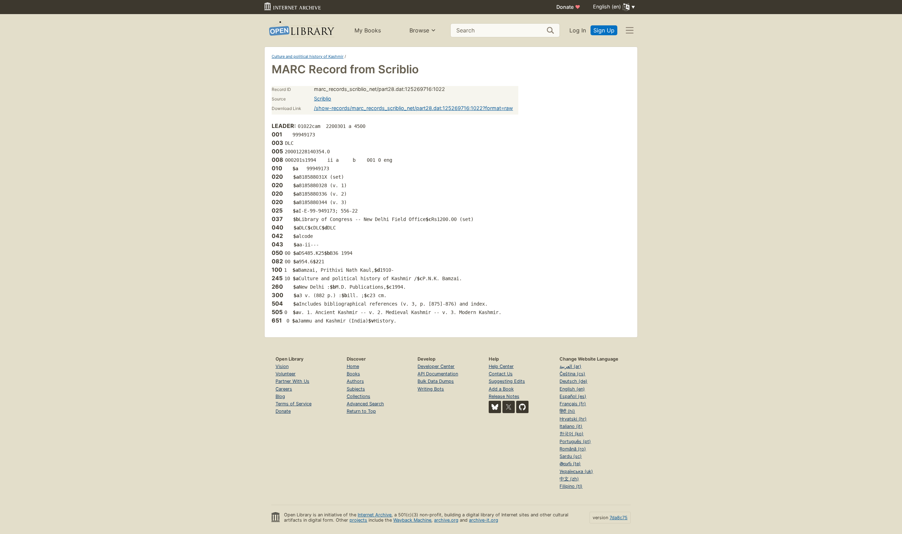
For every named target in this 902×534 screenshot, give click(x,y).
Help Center (501, 366)
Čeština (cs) (572, 373)
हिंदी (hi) (567, 411)
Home (353, 366)
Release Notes (504, 396)
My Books (367, 30)
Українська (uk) (576, 471)
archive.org (446, 520)
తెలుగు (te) (570, 463)
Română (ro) (573, 449)
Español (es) (573, 396)
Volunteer (286, 373)
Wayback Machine (412, 520)
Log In (577, 30)
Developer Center (436, 366)
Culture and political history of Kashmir (308, 56)
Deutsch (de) (573, 381)
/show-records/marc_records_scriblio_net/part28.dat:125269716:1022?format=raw (413, 108)
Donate (568, 7)
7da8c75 (619, 517)
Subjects (356, 389)
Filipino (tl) (571, 486)
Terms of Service (293, 403)
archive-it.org (483, 520)
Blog (280, 396)
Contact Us (501, 373)
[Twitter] (508, 407)
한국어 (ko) (571, 433)
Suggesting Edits (507, 381)
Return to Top (361, 411)
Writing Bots (431, 389)
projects (358, 520)
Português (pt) (575, 441)
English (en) (572, 389)
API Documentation (438, 373)
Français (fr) (573, 403)
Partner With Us (292, 381)
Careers (284, 389)
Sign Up (603, 30)
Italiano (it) (571, 426)
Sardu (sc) (571, 456)
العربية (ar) (570, 366)
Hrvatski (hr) (573, 419)
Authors (355, 381)
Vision (282, 366)
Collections (358, 396)
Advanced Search (365, 403)
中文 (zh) (569, 478)
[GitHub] (522, 407)
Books (353, 373)
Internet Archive (374, 514)
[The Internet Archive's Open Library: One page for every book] (301, 30)
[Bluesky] (495, 407)
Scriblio (322, 99)
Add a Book (501, 389)
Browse (419, 30)
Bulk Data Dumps (436, 381)
